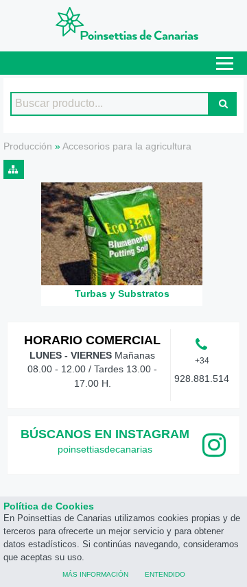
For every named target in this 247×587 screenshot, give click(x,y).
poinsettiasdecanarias (105, 449)
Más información (95, 573)
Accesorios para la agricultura (126, 146)
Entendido (165, 573)
